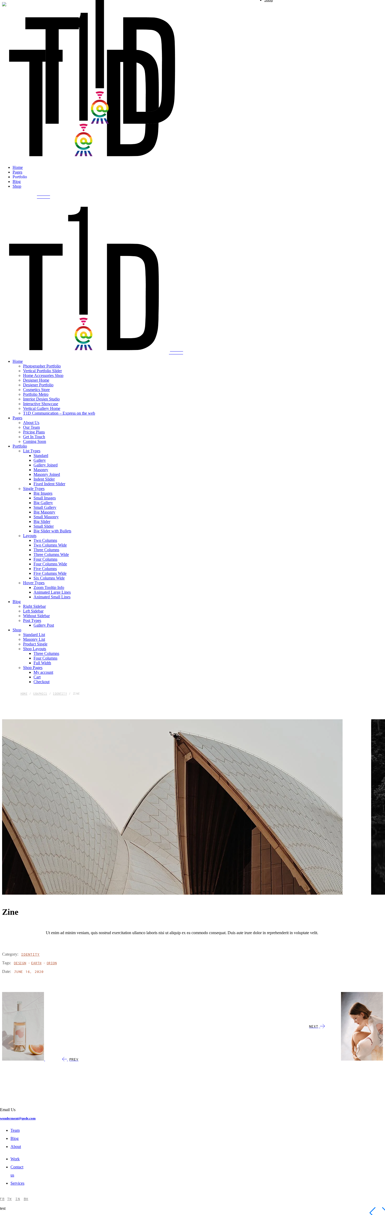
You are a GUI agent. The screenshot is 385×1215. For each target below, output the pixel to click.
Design (20, 963)
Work (15, 1159)
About (15, 1146)
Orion (52, 963)
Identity (30, 954)
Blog (14, 1138)
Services (17, 1183)
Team (15, 1130)
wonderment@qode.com (18, 1118)
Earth (36, 963)
